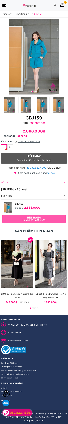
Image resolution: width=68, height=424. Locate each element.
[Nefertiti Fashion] (29, 5)
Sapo (41, 420)
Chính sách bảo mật (10, 378)
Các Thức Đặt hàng (9, 363)
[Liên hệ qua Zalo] (5, 403)
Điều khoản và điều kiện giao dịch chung (18, 370)
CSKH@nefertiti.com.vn (18, 340)
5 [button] (36, 91)
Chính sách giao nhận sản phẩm (15, 374)
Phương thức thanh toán (11, 367)
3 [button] (35, 308)
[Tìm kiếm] (55, 6)
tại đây (51, 172)
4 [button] (35, 91)
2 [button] (32, 91)
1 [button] (31, 91)
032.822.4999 (37, 167)
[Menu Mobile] (4, 5)
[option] (34, 57)
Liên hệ (4, 388)
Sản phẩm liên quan (34, 231)
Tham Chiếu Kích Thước (29, 141)
